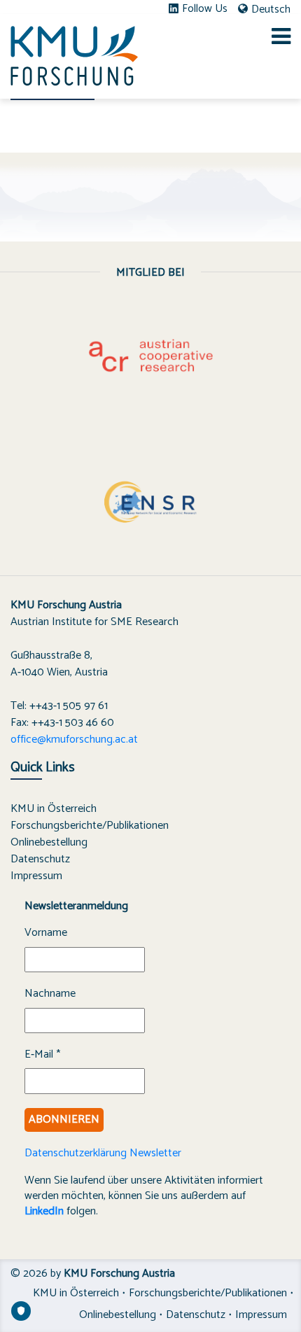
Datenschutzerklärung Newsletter (102, 1153)
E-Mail (42, 1055)
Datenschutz (40, 859)
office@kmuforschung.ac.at (74, 739)
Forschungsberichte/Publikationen (89, 825)
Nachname (50, 994)
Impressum (36, 876)
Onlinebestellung (49, 842)
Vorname (45, 933)
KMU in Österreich (53, 808)
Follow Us (204, 9)
